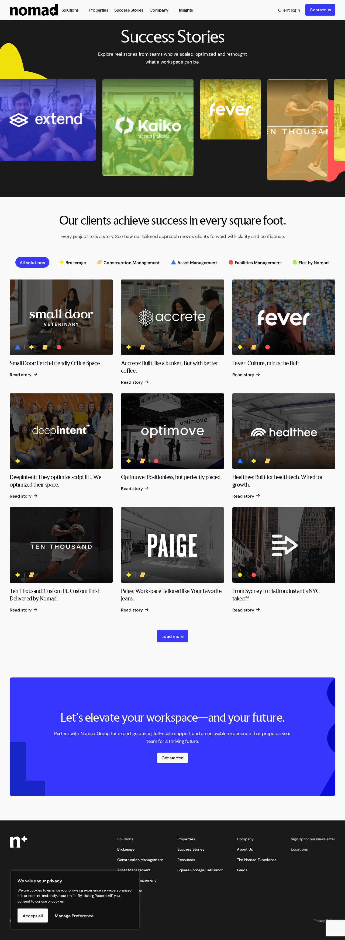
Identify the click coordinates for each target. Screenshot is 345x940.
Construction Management (140, 859)
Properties (186, 839)
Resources (186, 859)
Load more (172, 636)
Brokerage (125, 849)
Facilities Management (136, 880)
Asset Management (134, 870)
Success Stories (190, 849)
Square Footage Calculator (199, 870)
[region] (70, 900)
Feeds (242, 870)
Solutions (125, 839)
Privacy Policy (324, 920)
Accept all (33, 915)
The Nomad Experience (257, 859)
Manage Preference (74, 915)
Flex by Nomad (130, 890)
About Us (245, 849)
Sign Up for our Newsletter (313, 839)
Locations (299, 849)
